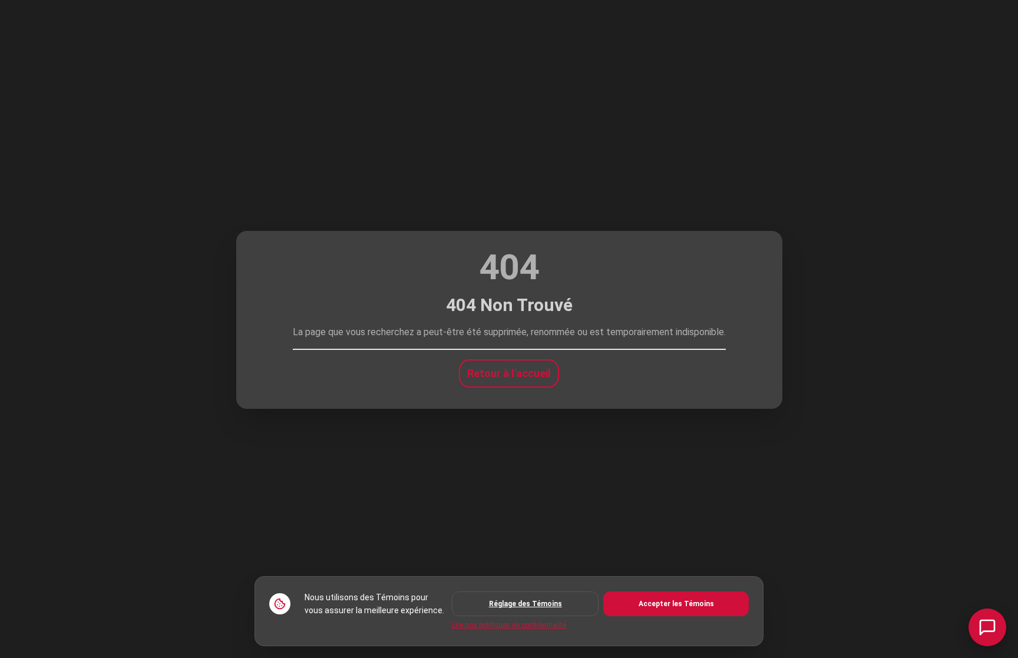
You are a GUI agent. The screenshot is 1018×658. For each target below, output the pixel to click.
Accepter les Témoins (676, 604)
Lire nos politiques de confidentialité (509, 625)
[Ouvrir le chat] (987, 627)
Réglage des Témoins (525, 604)
